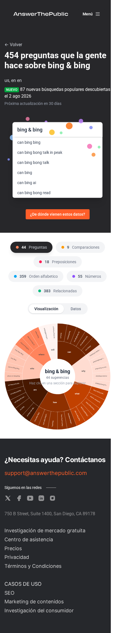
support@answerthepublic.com (45, 473)
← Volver (13, 44)
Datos (76, 309)
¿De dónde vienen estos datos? (57, 214)
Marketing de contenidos (34, 601)
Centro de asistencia (28, 539)
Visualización (46, 309)
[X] (7, 498)
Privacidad (16, 557)
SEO (9, 593)
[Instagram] (52, 498)
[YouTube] (30, 498)
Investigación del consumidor (39, 610)
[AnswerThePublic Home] (40, 14)
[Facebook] (19, 498)
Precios (13, 548)
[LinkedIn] (41, 498)
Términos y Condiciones (32, 566)
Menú (88, 14)
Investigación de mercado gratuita (44, 530)
